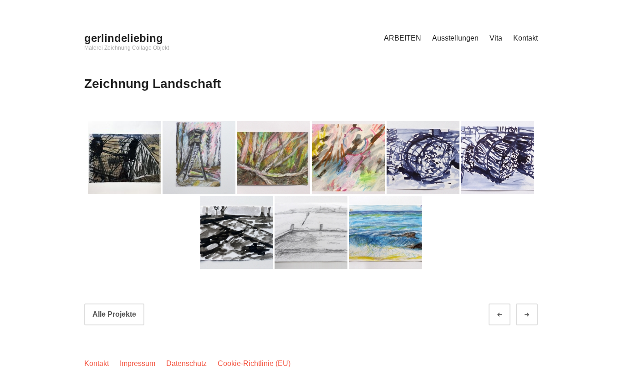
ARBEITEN (402, 38)
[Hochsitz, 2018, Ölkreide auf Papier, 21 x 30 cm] (199, 157)
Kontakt (525, 38)
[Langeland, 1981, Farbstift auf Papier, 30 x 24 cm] (385, 232)
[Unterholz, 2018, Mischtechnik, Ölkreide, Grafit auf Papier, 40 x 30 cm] (273, 157)
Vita (495, 38)
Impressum (137, 363)
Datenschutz (186, 363)
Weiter (535, 315)
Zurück (507, 315)
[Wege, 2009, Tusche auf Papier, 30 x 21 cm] (236, 232)
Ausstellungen (455, 38)
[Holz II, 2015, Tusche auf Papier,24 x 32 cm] (497, 157)
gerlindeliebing (123, 38)
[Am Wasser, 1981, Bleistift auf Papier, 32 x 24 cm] (311, 232)
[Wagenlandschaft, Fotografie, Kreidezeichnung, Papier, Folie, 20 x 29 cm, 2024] (124, 157)
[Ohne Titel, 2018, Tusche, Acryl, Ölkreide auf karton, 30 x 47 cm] (348, 157)
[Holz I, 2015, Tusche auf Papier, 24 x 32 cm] (423, 157)
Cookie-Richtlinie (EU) (254, 363)
